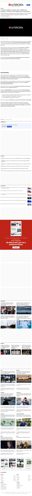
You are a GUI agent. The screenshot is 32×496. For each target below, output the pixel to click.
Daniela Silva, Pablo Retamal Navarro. (7, 17)
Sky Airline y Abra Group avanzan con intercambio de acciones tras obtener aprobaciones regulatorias (23, 372)
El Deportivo (18, 392)
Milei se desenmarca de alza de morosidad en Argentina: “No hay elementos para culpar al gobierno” (7, 438)
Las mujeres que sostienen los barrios (23, 437)
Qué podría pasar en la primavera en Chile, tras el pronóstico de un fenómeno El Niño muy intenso (23, 304)
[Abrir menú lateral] (1, 5)
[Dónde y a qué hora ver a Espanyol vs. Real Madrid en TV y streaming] (16, 352)
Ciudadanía (10, 119)
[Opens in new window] (20, 467)
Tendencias (2, 392)
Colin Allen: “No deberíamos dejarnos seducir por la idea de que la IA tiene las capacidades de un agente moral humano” (8, 410)
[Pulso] (12, 467)
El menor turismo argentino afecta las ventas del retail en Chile (23, 385)
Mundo (2, 436)
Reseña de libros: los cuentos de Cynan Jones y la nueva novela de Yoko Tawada (23, 416)
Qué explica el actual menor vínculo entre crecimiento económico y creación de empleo (23, 389)
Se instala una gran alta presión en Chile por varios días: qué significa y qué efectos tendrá (8, 317)
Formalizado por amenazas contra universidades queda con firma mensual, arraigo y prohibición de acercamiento (15, 161)
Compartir (2, 38)
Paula (17, 436)
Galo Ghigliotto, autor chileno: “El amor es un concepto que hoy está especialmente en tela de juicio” (23, 429)
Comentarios (6, 38)
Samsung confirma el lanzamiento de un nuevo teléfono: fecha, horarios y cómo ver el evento (8, 416)
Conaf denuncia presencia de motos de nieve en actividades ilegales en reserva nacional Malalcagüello (15, 158)
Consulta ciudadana (6, 119)
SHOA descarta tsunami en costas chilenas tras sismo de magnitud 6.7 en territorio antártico (13, 203)
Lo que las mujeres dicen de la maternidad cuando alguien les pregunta (23, 451)
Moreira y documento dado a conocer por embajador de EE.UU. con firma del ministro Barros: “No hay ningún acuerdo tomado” (14, 188)
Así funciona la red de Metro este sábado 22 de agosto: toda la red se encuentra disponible (26, 347)
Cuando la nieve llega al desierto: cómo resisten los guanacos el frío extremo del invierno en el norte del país (14, 194)
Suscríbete (10, 126)
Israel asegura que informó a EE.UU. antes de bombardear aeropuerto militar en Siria (7, 454)
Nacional (2, 8)
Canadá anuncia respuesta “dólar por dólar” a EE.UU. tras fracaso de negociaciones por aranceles (8, 451)
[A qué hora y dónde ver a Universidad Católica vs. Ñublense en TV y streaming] (5, 352)
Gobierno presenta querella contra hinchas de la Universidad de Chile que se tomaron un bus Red (15, 166)
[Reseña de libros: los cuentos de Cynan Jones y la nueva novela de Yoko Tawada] (23, 422)
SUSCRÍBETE (16, 247)
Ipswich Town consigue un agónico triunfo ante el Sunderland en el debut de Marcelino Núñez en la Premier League (23, 410)
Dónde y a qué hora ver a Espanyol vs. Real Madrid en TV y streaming (15, 347)
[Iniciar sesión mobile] (30, 4)
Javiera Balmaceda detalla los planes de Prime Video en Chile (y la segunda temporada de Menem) (23, 432)
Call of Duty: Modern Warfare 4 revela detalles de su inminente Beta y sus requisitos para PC (8, 428)
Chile (1, 370)
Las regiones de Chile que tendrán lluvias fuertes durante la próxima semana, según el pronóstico (7, 394)
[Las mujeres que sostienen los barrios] (23, 444)
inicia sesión (4, 126)
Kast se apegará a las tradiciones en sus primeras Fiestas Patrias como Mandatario (12, 190)
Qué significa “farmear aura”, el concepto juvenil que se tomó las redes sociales (7, 304)
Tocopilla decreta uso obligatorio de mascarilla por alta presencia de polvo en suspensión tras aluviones (7, 389)
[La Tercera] (4, 467)
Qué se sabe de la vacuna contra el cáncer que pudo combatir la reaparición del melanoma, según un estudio (23, 318)
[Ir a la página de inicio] (16, 5)
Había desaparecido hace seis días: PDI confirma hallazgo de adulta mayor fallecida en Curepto (14, 168)
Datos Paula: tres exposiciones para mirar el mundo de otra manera (22, 454)
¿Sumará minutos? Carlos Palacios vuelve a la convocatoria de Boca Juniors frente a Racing (23, 394)
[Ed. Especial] (28, 467)
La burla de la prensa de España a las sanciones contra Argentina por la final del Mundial (23, 407)
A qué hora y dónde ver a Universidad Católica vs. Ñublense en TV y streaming (5, 347)
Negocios (17, 370)
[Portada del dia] (16, 235)
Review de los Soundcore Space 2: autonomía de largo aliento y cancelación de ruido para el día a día (8, 432)
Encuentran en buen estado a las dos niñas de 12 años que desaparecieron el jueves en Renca (14, 197)
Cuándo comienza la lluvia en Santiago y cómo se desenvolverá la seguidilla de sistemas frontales (8, 407)
